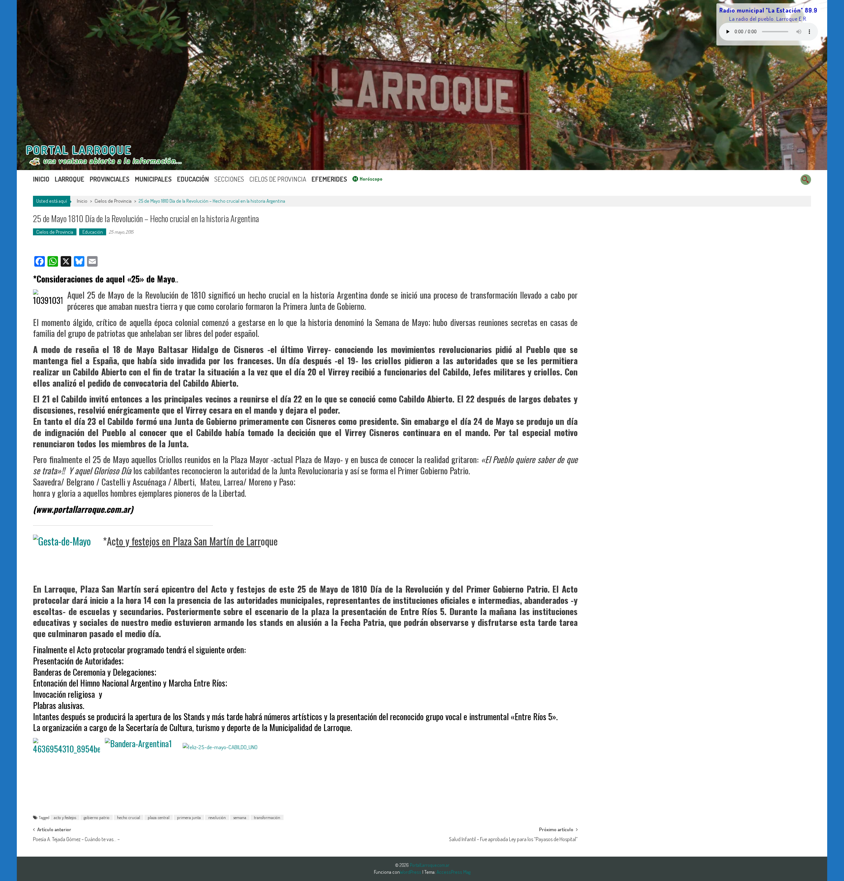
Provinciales (110, 179)
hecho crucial (128, 817)
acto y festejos (65, 817)
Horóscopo (371, 179)
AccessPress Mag (453, 872)
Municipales (153, 179)
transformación (267, 817)
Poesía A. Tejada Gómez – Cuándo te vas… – (76, 839)
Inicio (41, 179)
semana (239, 817)
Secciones (229, 179)
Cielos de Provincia (277, 179)
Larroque (69, 179)
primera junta (189, 817)
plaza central (158, 817)
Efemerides (329, 179)
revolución (217, 817)
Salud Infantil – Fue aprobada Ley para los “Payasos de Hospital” (513, 839)
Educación (193, 179)
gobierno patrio (96, 817)
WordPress (411, 872)
